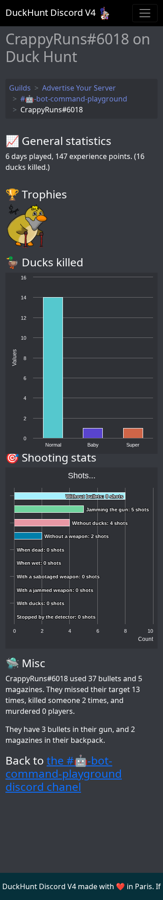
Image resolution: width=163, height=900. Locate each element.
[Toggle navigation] (145, 13)
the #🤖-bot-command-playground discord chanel (63, 773)
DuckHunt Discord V (50, 12)
